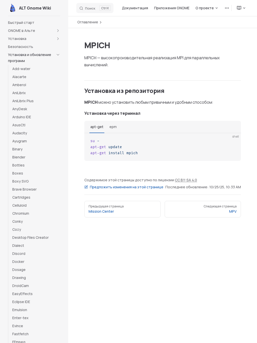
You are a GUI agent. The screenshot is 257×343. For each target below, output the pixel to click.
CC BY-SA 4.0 (186, 180)
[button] (34, 31)
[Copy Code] (233, 141)
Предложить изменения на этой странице (126, 187)
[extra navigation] (226, 8)
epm (113, 126)
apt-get (96, 126)
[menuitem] (239, 8)
